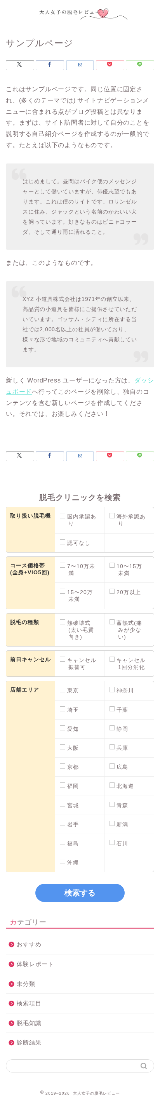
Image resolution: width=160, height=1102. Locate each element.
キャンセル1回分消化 (131, 663)
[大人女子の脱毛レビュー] (80, 21)
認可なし (78, 543)
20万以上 (129, 592)
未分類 (26, 983)
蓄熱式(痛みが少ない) (129, 630)
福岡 (73, 786)
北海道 (125, 786)
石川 (122, 843)
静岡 (122, 729)
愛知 (73, 729)
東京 (73, 690)
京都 (73, 767)
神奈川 (125, 690)
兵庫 (122, 748)
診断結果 (29, 1042)
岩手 (73, 824)
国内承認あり (81, 520)
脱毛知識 (29, 1023)
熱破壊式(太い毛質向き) (80, 630)
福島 (73, 843)
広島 (122, 767)
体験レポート (35, 964)
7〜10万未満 (81, 569)
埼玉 (73, 710)
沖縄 (73, 862)
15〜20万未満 (80, 595)
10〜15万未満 (129, 569)
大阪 (73, 748)
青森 (122, 805)
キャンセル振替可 (81, 663)
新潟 (122, 824)
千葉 (122, 710)
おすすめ (29, 944)
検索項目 (29, 1003)
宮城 (73, 805)
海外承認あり (131, 520)
